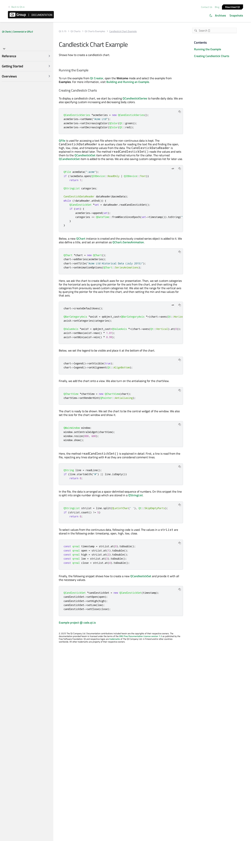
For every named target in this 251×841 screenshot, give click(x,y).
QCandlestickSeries (135, 98)
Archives (220, 15)
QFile (62, 140)
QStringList (135, 495)
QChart (80, 238)
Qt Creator (96, 78)
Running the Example (207, 49)
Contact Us (206, 7)
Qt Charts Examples (95, 31)
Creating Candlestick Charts (211, 56)
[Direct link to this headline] (90, 70)
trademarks (114, 639)
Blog (217, 7)
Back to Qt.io (18, 7)
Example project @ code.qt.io (77, 622)
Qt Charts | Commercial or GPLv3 (17, 31)
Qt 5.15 (62, 31)
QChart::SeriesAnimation (128, 242)
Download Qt (232, 7)
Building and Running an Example (127, 82)
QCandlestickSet (84, 155)
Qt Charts (75, 31)
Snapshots (236, 15)
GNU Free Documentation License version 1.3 (140, 636)
